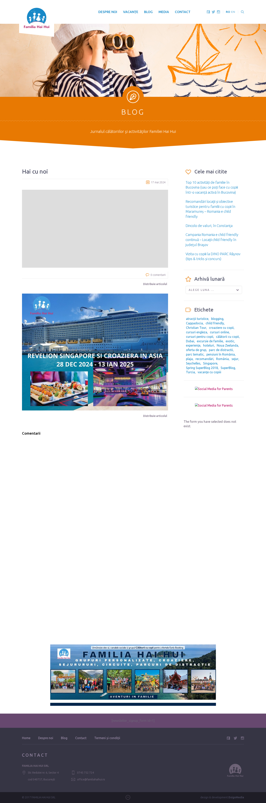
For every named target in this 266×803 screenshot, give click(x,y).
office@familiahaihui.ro (91, 779)
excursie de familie (210, 341)
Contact (182, 12)
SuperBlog (228, 368)
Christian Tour (196, 327)
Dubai (190, 341)
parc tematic (195, 354)
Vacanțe (130, 12)
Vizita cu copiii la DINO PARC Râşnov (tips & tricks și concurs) (213, 256)
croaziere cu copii (221, 327)
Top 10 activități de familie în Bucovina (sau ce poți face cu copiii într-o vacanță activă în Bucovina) (212, 187)
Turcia (190, 372)
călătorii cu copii (227, 336)
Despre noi (107, 12)
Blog (148, 12)
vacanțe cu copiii (209, 372)
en (233, 11)
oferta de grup (196, 350)
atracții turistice (197, 318)
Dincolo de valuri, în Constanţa (209, 226)
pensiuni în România (220, 354)
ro (228, 11)
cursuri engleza (196, 332)
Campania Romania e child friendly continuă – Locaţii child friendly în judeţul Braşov (212, 239)
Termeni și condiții (107, 738)
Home (26, 738)
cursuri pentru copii (199, 336)
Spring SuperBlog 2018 (202, 368)
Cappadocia (194, 323)
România (222, 359)
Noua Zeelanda (227, 345)
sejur (235, 359)
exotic (230, 341)
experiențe (193, 345)
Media (164, 12)
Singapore (210, 363)
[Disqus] (95, 488)
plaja (189, 359)
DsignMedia (236, 797)
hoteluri (208, 345)
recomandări (204, 359)
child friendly (215, 323)
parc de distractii (221, 350)
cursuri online (219, 332)
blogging (217, 318)
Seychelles (193, 363)
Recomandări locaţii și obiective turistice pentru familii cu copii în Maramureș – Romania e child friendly (210, 208)
